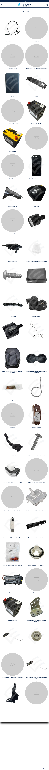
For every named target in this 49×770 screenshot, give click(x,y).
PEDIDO (28, 737)
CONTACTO (28, 741)
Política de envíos (5, 756)
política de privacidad (6, 750)
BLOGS (27, 743)
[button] (44, 5)
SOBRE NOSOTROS (30, 739)
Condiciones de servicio (7, 754)
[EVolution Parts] (24, 5)
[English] (45, 768)
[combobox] (45, 768)
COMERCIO (28, 735)
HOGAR (28, 733)
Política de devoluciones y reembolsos (11, 752)
